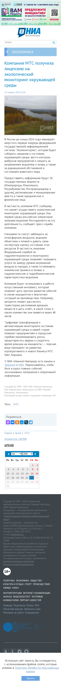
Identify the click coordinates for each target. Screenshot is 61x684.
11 (13, 473)
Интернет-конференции (36, 593)
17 (8, 477)
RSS (37, 605)
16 (37, 473)
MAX (21, 365)
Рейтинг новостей (30, 600)
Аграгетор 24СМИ (16, 439)
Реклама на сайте (13, 612)
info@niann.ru (17, 534)
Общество (36, 580)
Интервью (37, 596)
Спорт (28, 584)
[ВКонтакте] (12, 422)
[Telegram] (31, 422)
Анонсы (7, 596)
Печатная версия (13, 609)
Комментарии (11, 600)
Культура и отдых (13, 584)
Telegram (9, 365)
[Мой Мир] (22, 422)
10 (8, 473)
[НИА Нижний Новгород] (29, 36)
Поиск (30, 605)
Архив (18, 433)
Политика (9, 580)
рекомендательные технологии (18, 561)
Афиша (7, 587)
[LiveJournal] (26, 422)
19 (17, 477)
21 (27, 477)
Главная (8, 433)
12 (17, 473)
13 (22, 473)
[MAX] (8, 422)
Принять (31, 678)
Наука (15, 587)
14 (27, 473)
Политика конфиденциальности (18, 564)
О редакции (32, 612)
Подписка (19, 605)
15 (32, 473)
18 (12, 477)
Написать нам (32, 609)
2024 (26, 433)
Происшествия (41, 584)
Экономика (22, 580)
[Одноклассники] (17, 422)
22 (32, 477)
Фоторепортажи (12, 593)
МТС (16, 404)
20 (22, 477)
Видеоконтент (22, 596)
